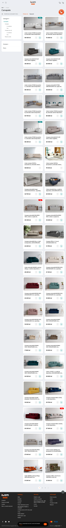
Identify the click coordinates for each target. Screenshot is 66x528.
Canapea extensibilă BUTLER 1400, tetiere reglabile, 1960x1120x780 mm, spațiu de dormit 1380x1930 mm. (53, 61)
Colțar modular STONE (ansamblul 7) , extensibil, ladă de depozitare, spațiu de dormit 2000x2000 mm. (33, 86)
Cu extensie (9, 26)
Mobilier (19, 517)
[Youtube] (9, 522)
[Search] (6, 2)
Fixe (7, 28)
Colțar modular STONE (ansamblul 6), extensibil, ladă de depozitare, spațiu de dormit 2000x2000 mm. (33, 112)
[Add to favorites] (36, 37)
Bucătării (19, 499)
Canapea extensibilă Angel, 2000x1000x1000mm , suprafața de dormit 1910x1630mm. (33, 191)
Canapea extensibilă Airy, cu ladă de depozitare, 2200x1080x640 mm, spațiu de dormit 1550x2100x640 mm (33, 243)
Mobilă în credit (37, 497)
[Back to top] (62, 492)
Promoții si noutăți (53, 502)
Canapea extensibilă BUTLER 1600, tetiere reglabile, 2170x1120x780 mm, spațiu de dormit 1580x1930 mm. (32, 61)
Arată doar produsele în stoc (11, 14)
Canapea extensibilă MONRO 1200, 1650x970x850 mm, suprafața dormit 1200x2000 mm (54, 347)
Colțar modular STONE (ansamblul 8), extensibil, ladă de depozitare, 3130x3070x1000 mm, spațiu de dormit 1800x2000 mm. (54, 35)
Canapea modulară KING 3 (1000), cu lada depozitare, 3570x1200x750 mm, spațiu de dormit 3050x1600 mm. (54, 426)
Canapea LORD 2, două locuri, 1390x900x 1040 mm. (53, 476)
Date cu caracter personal (7, 506)
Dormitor (19, 502)
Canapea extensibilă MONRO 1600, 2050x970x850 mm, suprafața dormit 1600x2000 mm (54, 321)
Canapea (7, 24)
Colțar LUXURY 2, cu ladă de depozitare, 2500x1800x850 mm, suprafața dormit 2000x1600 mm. (54, 373)
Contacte (3, 500)
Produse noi (25, 14)
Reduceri (52, 504)
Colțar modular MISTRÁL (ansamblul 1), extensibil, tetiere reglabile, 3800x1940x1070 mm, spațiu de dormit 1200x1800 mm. (54, 165)
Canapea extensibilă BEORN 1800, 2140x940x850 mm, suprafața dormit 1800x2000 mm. (33, 295)
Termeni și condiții (5, 502)
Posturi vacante (53, 497)
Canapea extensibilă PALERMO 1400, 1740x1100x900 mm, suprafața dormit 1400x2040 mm (33, 451)
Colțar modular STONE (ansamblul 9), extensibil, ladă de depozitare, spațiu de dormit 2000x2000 (54, 112)
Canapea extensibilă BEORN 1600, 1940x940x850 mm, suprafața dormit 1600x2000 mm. (54, 269)
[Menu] (3, 2)
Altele (19, 497)
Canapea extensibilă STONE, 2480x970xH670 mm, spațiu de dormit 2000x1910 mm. (53, 86)
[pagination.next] (48, 488)
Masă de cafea (8, 36)
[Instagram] (6, 522)
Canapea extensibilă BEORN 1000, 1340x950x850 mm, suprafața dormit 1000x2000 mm (33, 321)
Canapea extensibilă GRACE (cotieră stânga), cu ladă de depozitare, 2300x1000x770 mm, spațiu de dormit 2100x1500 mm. (33, 426)
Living (19, 511)
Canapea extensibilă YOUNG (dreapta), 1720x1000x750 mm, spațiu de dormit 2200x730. (32, 399)
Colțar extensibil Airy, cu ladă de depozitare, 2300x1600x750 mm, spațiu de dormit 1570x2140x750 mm (54, 191)
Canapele (6, 21)
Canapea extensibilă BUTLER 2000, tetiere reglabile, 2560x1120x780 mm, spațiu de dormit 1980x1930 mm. (53, 139)
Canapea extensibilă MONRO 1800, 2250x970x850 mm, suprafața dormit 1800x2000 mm (33, 373)
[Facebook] (3, 522)
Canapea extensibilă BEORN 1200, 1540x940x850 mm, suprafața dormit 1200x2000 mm (54, 295)
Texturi (51, 501)
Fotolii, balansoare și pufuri (23, 504)
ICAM (2, 7)
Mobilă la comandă (38, 499)
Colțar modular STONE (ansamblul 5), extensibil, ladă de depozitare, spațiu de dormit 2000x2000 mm (33, 34)
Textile (51, 499)
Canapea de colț (8, 30)
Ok (45, 524)
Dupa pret (32, 14)
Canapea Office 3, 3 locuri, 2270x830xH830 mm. (52, 242)
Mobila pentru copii (22, 515)
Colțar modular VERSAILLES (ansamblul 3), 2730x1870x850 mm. (53, 451)
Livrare (35, 504)
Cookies (3, 504)
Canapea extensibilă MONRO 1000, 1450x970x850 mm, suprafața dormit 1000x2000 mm (33, 347)
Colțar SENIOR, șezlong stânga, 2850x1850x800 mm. (32, 476)
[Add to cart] (39, 37)
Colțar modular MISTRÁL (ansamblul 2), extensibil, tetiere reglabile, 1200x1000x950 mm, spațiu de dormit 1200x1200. (32, 165)
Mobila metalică (21, 513)
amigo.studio (57, 525)
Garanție (35, 506)
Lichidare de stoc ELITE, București (25, 509)
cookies (20, 524)
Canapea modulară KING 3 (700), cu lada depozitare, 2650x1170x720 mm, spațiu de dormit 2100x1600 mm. (54, 400)
